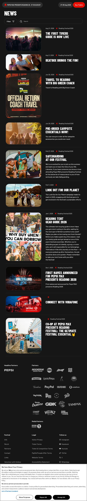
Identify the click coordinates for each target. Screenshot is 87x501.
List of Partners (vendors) (10, 491)
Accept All (61, 497)
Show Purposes (24, 497)
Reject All (43, 497)
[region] (43, 482)
